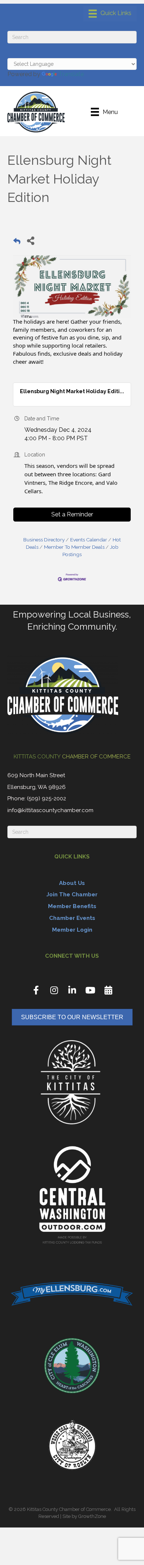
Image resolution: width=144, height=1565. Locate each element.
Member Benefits (72, 906)
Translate (71, 74)
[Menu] (110, 13)
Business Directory (44, 540)
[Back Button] (16, 242)
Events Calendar (88, 540)
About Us (72, 883)
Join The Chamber (72, 894)
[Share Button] (30, 240)
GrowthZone (92, 1516)
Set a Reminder (72, 514)
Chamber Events (72, 918)
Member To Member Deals (74, 547)
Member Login (72, 929)
